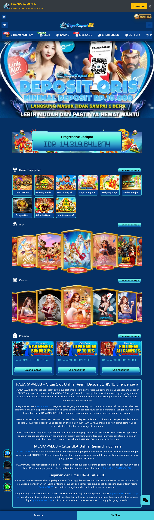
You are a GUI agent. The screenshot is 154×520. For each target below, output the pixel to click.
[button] (149, 79)
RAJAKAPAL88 (44, 406)
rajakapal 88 (116, 493)
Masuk (38, 515)
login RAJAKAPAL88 (41, 500)
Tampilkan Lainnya (129, 170)
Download (139, 6)
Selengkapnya (33, 370)
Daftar (115, 515)
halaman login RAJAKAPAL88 (116, 468)
